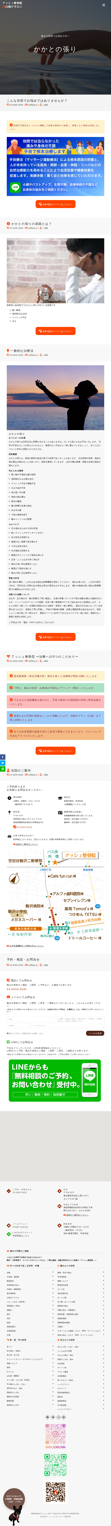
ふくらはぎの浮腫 (65, 1351)
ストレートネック (25, 1359)
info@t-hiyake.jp (20, 1227)
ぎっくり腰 (62, 1297)
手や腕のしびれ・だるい (16, 1384)
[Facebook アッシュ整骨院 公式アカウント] (47, 1417)
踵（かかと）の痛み (65, 1380)
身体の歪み (76, 1335)
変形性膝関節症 (64, 1392)
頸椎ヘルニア (12, 1363)
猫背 (8, 1367)
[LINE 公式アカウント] (63, 1417)
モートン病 (62, 1367)
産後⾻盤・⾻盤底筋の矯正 (68, 1314)
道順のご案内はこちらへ (26, 844)
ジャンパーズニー (65, 1409)
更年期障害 (11, 1293)
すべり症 (61, 1289)
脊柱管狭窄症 (63, 1293)
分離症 (60, 1327)
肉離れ (9, 1310)
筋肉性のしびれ (13, 1405)
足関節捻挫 (11, 1331)
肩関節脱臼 (11, 1327)
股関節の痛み (63, 1306)
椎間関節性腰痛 (64, 1322)
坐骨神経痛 (62, 1277)
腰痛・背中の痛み (65, 1272)
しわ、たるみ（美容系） (16, 1302)
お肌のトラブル (13, 1297)
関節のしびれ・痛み (65, 1359)
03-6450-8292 (16, 105)
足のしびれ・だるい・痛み (68, 1347)
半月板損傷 (62, 1405)
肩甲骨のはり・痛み (15, 1388)
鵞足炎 (60, 1397)
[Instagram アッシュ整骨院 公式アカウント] (58, 1417)
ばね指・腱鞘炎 (13, 1376)
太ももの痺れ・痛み (65, 1355)
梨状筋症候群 (63, 1285)
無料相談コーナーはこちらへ (57, 204)
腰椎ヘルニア (63, 1281)
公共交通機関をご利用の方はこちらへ (26, 946)
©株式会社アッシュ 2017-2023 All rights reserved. (55, 1513)
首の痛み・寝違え (14, 1351)
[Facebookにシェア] (2, 757)
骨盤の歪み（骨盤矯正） (67, 1310)
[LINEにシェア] (2, 769)
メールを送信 (95, 1033)
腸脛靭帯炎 (62, 1401)
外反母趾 (61, 1363)
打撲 (8, 1335)
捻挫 (8, 1322)
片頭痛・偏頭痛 (13, 1277)
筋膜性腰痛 (62, 1318)
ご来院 (45, 105)
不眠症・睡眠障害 (14, 1289)
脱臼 (8, 1314)
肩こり (9, 1347)
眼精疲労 (10, 1281)
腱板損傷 (10, 1401)
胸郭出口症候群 (13, 1397)
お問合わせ (33, 105)
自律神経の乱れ (13, 1285)
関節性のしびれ (13, 1392)
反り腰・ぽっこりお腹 (66, 1302)
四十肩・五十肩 (13, 1355)
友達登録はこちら (21, 1235)
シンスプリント (64, 1384)
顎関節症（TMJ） (14, 1306)
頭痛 (8, 1272)
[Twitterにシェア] (2, 763)
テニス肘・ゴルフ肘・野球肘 (18, 1380)
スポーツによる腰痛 (80, 1331)
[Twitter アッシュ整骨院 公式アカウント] (53, 1417)
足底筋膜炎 (62, 1376)
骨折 (8, 1318)
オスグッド (62, 1388)
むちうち (10, 1372)
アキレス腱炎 (63, 1372)
